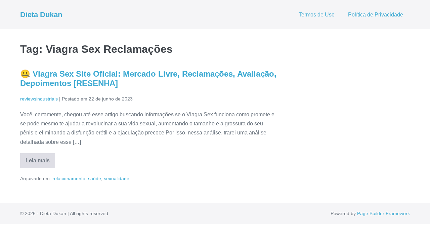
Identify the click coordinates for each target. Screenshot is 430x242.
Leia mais (40, 163)
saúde (94, 178)
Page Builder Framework (383, 213)
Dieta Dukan (41, 14)
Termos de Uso (317, 14)
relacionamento (68, 178)
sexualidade (116, 178)
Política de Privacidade (375, 14)
